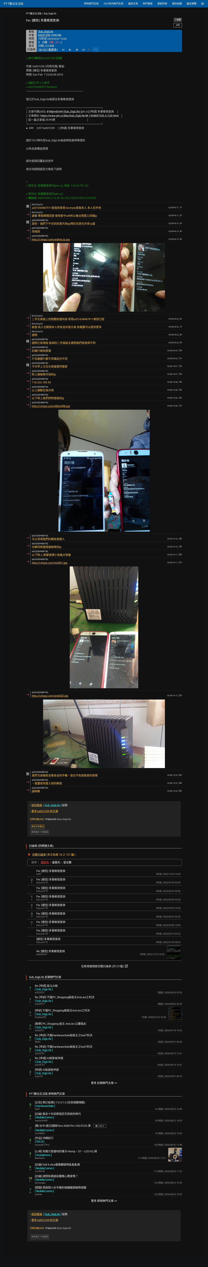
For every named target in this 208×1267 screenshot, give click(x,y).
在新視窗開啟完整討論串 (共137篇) (104, 966)
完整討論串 (39, 854)
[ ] (44, 989)
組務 (48, 805)
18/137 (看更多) (48, 49)
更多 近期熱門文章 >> (104, 1083)
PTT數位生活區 (34, 13)
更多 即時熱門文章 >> (104, 1200)
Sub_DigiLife (50, 13)
